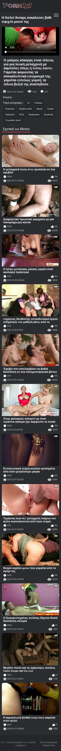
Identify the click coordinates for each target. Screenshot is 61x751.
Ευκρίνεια (10, 109)
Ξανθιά (50, 109)
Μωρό (39, 109)
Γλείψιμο (38, 103)
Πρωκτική (48, 114)
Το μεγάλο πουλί (13, 120)
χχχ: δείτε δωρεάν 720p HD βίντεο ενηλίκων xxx (21, 744)
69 (28, 103)
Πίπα (21, 114)
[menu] (56, 15)
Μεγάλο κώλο (25, 109)
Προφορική (33, 114)
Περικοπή (10, 114)
